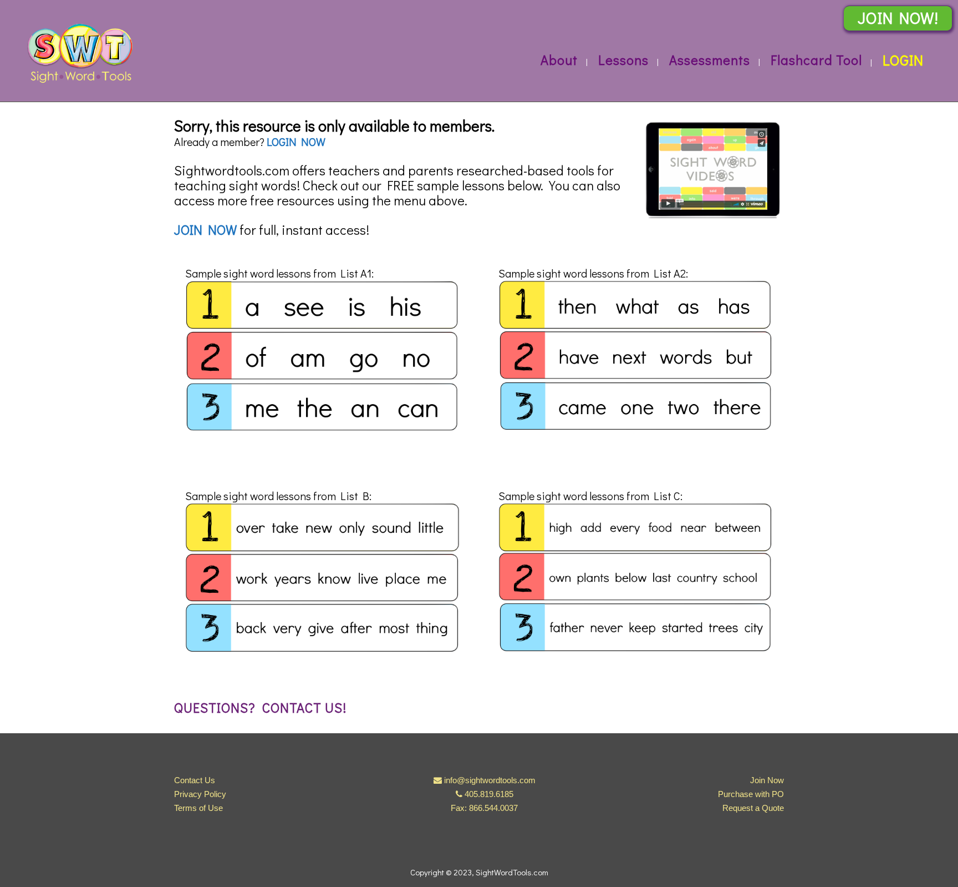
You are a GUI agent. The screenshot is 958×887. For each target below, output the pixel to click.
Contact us (302, 707)
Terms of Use (198, 808)
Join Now (767, 780)
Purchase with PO (751, 794)
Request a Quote (753, 808)
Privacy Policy (200, 794)
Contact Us (194, 780)
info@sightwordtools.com (490, 780)
